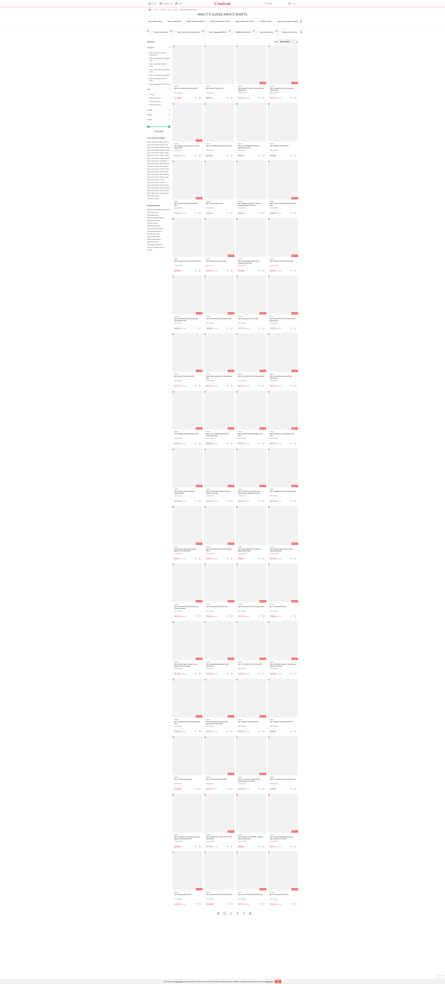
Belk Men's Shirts (152, 223)
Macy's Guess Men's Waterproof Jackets (158, 166)
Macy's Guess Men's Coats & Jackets (158, 188)
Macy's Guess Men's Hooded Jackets (158, 150)
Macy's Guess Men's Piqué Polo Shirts (158, 174)
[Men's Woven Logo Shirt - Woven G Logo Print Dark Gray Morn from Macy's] (251, 179)
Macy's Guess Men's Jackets (156, 182)
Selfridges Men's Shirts (154, 231)
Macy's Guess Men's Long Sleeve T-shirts (158, 161)
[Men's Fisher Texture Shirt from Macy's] (219, 64)
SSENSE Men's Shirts (153, 226)
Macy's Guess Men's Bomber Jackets (158, 147)
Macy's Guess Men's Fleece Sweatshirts (158, 177)
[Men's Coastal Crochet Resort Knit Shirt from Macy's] (187, 237)
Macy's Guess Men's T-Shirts (156, 179)
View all (149, 250)
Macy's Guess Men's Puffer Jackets (158, 155)
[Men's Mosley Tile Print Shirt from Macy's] (283, 122)
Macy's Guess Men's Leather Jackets (158, 158)
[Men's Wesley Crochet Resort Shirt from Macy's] (283, 698)
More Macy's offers (153, 196)
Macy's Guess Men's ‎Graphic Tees (157, 145)
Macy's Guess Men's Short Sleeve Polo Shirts (158, 163)
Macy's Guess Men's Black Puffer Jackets (158, 142)
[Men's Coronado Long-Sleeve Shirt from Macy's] (187, 64)
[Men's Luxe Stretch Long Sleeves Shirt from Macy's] (283, 755)
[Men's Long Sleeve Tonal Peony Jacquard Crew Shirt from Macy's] (251, 237)
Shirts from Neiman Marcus (155, 247)
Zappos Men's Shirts (153, 236)
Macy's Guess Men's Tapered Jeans (158, 193)
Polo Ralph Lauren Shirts (155, 244)
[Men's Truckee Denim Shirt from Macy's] (187, 755)
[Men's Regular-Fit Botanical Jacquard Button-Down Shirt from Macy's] (251, 813)
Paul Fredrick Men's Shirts (155, 228)
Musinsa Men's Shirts (153, 234)
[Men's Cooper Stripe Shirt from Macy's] (219, 179)
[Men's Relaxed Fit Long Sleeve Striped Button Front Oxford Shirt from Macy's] (187, 813)
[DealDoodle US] (222, 3)
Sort (276, 42)
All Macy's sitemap (153, 198)
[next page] (250, 913)
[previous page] (218, 913)
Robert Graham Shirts (154, 239)
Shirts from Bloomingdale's (155, 218)
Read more (269, 981)
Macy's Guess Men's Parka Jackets (157, 171)
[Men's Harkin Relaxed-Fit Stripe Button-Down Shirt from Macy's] (251, 122)
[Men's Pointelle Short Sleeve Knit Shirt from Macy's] (219, 122)
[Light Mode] (289, 3)
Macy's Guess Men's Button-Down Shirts (158, 185)
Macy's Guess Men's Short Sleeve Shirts (158, 190)
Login (295, 3)
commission (179, 981)
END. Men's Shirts (152, 242)
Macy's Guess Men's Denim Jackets (158, 153)
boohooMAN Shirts (153, 215)
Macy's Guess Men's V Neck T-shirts (158, 169)
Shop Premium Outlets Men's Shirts (158, 209)
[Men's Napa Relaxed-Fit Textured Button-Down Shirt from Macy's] (251, 525)
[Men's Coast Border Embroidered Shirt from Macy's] (219, 870)
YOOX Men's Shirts (153, 212)
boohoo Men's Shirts (153, 220)
